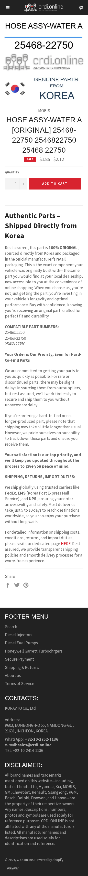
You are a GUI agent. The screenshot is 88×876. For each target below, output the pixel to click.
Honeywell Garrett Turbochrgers (33, 651)
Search (11, 626)
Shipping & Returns (22, 667)
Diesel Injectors (18, 634)
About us (13, 675)
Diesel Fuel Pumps (21, 642)
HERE (66, 543)
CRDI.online (25, 860)
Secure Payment (19, 659)
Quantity (12, 172)
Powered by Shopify (48, 860)
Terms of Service (19, 683)
